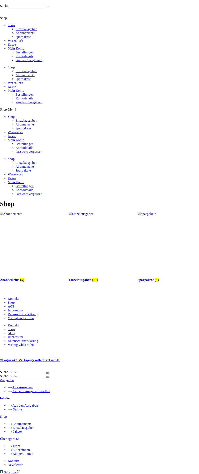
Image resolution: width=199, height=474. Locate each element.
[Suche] (47, 6)
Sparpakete (23, 37)
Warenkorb (15, 41)
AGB (11, 306)
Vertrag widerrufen (21, 318)
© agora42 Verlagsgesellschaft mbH (30, 360)
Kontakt (13, 299)
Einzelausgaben (26, 29)
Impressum (15, 310)
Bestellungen (25, 52)
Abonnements (25, 33)
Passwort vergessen (29, 60)
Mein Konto (16, 48)
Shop (11, 25)
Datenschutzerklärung (23, 314)
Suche (4, 6)
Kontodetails (24, 56)
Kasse (12, 44)
